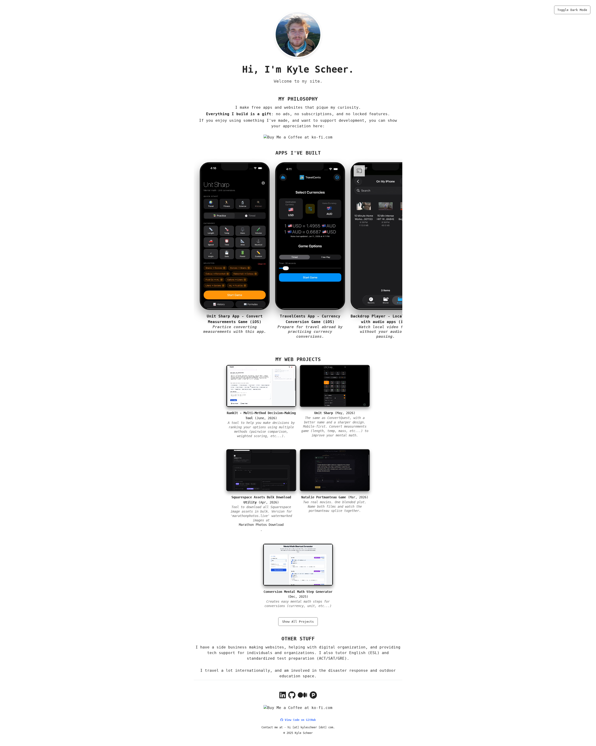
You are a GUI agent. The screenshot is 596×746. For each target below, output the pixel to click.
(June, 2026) (261, 424)
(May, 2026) (334, 424)
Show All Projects (298, 621)
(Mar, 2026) (334, 504)
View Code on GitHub (299, 720)
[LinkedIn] (282, 696)
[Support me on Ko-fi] (298, 137)
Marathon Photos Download (261, 525)
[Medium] (302, 696)
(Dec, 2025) (298, 599)
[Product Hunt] (313, 696)
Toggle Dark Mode (572, 10)
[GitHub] (291, 696)
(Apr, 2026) (261, 508)
